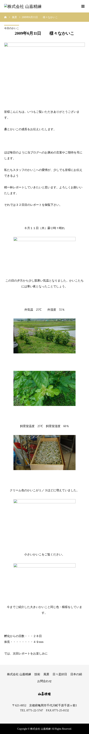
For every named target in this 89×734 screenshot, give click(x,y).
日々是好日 (60, 674)
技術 (37, 674)
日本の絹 (76, 674)
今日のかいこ (11, 28)
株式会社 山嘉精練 (19, 674)
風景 (46, 674)
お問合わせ (44, 681)
